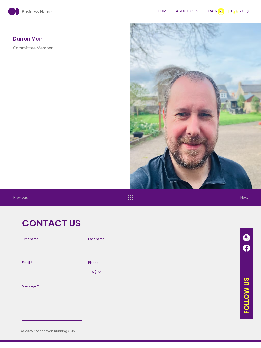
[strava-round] (246, 237)
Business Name (37, 11)
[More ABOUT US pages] (197, 10)
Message (30, 286)
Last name (96, 238)
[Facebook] (246, 248)
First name (30, 238)
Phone (93, 262)
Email (27, 262)
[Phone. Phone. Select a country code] (96, 272)
